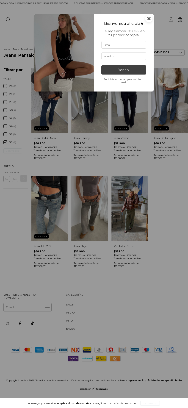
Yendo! (124, 70)
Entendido (150, 403)
